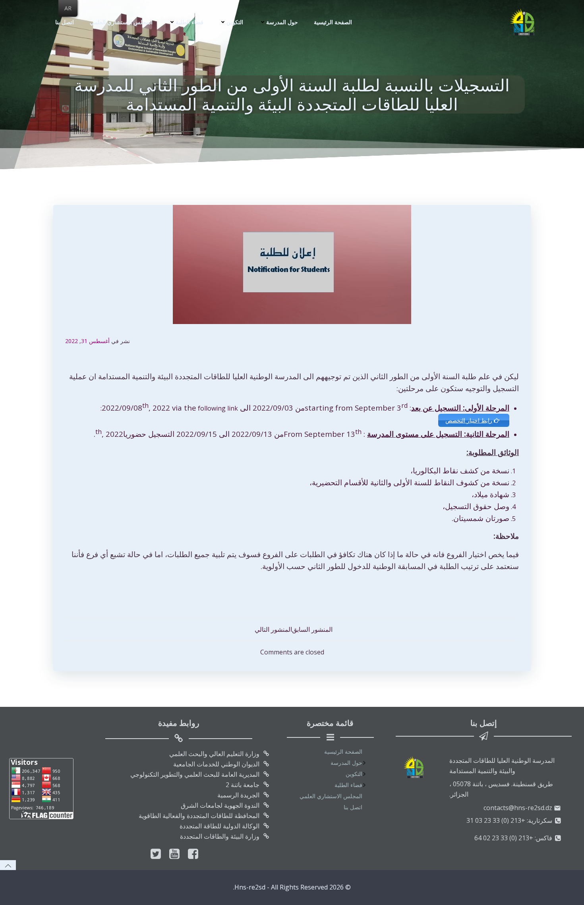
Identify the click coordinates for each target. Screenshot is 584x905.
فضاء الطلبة (189, 22)
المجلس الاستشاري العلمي (121, 22)
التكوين (234, 22)
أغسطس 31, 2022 (87, 341)
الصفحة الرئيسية (333, 22)
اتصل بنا (64, 22)
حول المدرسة (282, 22)
